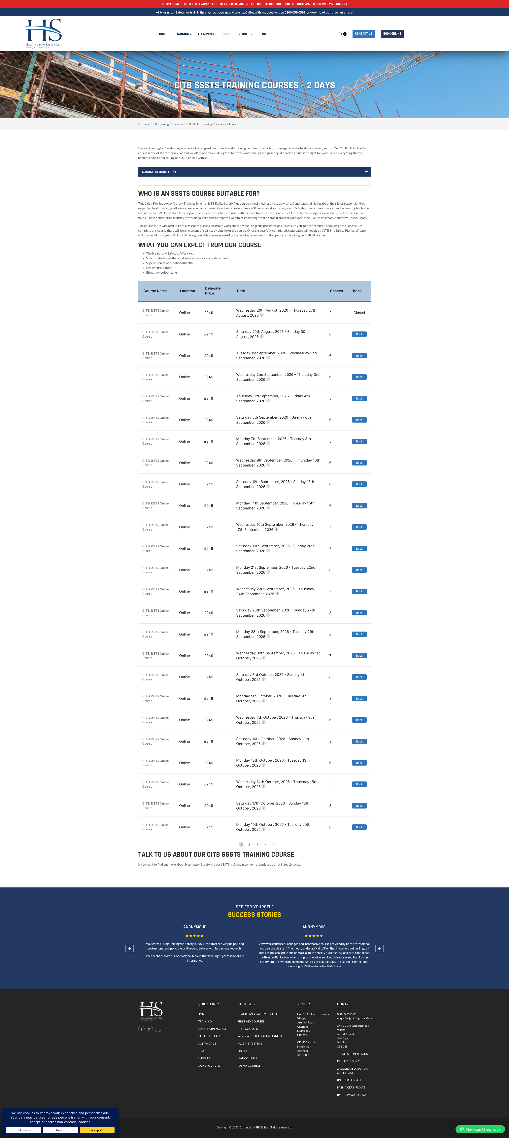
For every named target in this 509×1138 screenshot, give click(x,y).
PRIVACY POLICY (348, 1061)
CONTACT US (363, 33)
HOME (202, 1014)
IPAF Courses (247, 1058)
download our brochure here (331, 12)
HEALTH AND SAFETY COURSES (258, 1014)
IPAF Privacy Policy (352, 1094)
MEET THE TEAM (209, 1036)
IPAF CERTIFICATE (349, 1080)
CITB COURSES (248, 1028)
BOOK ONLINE (392, 33)
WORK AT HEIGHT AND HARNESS (260, 1036)
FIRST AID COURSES (251, 1021)
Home (142, 124)
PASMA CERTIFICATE (351, 1087)
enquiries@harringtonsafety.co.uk (358, 1018)
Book (359, 334)
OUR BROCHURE (209, 1065)
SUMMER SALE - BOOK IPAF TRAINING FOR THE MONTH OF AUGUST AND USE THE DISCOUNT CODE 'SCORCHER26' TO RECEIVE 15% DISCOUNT (254, 4)
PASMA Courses (249, 1065)
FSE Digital (261, 1127)
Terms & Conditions (352, 1053)
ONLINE (243, 1050)
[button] (480, 1129)
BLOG (201, 1050)
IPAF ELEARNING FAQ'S (213, 1028)
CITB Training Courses (165, 124)
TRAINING (205, 1021)
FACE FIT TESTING (250, 1043)
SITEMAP (204, 1058)
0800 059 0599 (295, 12)
